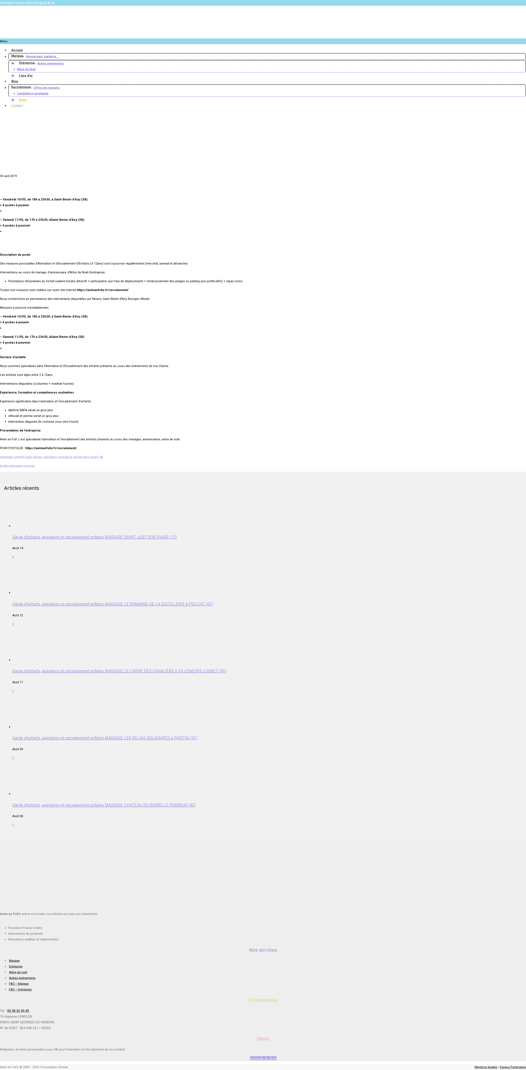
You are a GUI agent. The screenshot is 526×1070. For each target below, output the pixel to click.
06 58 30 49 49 (45, 3)
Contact (17, 105)
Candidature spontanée (32, 93)
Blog (14, 81)
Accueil (17, 50)
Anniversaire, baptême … (42, 56)
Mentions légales (486, 1067)
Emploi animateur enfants (17, 466)
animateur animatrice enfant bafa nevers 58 (73, 457)
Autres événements (50, 63)
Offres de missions (46, 88)
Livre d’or (26, 75)
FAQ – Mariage (19, 984)
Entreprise (26, 63)
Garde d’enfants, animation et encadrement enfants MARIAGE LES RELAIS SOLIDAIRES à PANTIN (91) (104, 737)
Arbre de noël (18, 972)
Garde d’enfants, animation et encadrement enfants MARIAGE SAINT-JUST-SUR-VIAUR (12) (94, 537)
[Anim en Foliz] (62, 35)
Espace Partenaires (513, 1067)
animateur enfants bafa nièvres (21, 457)
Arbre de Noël (26, 69)
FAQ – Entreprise (20, 989)
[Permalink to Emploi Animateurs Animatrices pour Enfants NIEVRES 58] (30, 170)
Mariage (17, 56)
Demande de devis (263, 1058)
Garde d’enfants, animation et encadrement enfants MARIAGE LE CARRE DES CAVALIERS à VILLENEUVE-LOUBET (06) (119, 670)
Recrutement (20, 87)
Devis (23, 100)
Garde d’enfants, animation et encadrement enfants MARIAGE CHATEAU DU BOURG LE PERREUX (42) (104, 805)
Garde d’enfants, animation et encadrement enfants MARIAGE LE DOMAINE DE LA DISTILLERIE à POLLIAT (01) (112, 604)
